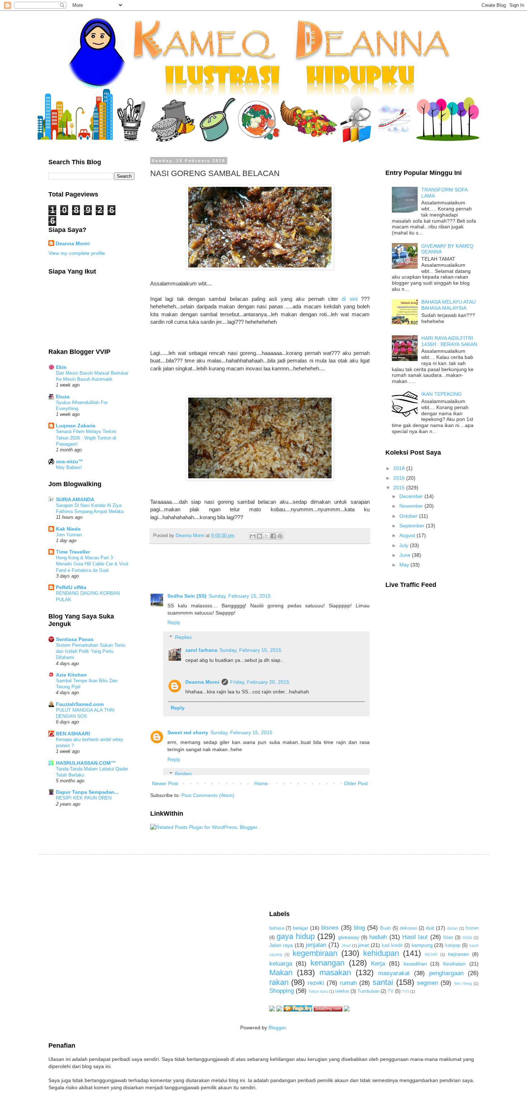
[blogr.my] (347, 1009)
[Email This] (252, 536)
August (408, 535)
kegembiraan (315, 953)
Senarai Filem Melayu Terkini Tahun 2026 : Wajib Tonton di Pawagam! (86, 438)
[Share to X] (266, 536)
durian (452, 928)
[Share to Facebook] (273, 536)
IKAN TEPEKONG (441, 394)
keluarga (280, 963)
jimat (363, 945)
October (409, 516)
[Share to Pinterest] (280, 536)
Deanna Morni (202, 682)
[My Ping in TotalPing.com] (328, 1009)
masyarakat (394, 973)
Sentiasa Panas (75, 639)
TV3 (405, 991)
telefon (342, 991)
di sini (349, 299)
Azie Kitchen (71, 675)
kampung (422, 945)
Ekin (61, 367)
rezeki (316, 983)
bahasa (276, 928)
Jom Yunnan (69, 534)
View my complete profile (76, 253)
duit (430, 928)
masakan (335, 972)
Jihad (346, 945)
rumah (348, 983)
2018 (399, 468)
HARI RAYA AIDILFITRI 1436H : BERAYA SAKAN (449, 341)
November (411, 506)
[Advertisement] (178, 881)
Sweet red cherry (187, 732)
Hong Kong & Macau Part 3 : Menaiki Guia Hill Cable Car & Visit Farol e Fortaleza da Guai (92, 564)
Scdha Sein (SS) (186, 596)
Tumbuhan (368, 991)
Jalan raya (281, 945)
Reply (173, 622)
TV (391, 991)
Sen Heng (463, 983)
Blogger (277, 1027)
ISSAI (467, 937)
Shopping (281, 990)
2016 (399, 478)
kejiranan (458, 954)
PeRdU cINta (71, 587)
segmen (427, 983)
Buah (385, 928)
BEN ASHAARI (73, 733)
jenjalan (316, 945)
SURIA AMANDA (75, 499)
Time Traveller (73, 552)
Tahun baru (318, 991)
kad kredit (392, 945)
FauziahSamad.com (80, 704)
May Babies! (69, 467)
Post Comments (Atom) (207, 795)
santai (382, 982)
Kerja (378, 963)
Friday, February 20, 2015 (259, 682)
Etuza (63, 396)
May (404, 565)
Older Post (356, 783)
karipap (452, 945)
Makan (281, 972)
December (411, 496)
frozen (472, 928)
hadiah (378, 937)
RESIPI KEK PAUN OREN (83, 798)
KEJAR (431, 954)
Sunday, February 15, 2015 (240, 596)
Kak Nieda (68, 529)
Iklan (448, 937)
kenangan (327, 962)
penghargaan (446, 973)
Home (261, 783)
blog (359, 927)
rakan (279, 982)
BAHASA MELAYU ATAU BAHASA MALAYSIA (448, 305)
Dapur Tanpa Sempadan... (87, 792)
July (404, 545)
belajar (300, 928)
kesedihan (415, 964)
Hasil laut (415, 937)
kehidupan (381, 953)
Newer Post (165, 783)
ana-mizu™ (69, 461)
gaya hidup (295, 936)
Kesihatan (454, 964)
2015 (399, 487)
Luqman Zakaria (75, 425)
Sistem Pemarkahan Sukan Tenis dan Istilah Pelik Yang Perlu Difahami (90, 651)
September (412, 525)
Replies (183, 637)
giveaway (348, 937)
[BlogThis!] (259, 536)
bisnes (330, 927)
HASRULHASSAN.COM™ (86, 763)
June (405, 555)
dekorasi (408, 928)
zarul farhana (201, 650)
